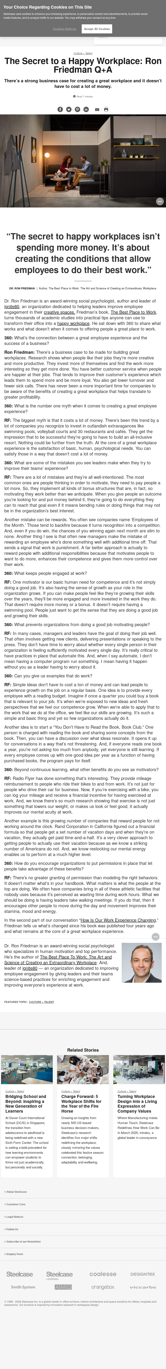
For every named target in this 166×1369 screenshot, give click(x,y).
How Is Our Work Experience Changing (118, 920)
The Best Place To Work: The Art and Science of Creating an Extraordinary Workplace (58, 959)
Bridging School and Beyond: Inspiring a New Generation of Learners (25, 1103)
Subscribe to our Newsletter (23, 1241)
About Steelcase (16, 1191)
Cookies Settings (64, 29)
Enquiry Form (14, 1254)
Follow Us (12, 1229)
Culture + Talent (83, 53)
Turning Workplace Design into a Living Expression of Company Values (137, 1103)
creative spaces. (59, 312)
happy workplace (73, 323)
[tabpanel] (83, 160)
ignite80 (11, 306)
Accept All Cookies (97, 29)
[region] (83, 18)
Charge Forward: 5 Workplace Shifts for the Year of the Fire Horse (81, 1103)
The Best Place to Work (133, 312)
